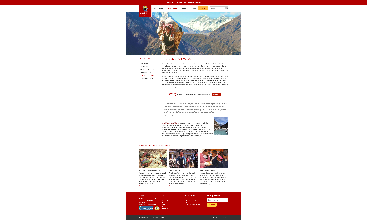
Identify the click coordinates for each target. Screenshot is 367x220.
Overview (143, 61)
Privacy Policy (166, 208)
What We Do (172, 8)
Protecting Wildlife (147, 78)
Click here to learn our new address (188, 2)
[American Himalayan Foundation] (145, 11)
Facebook (214, 217)
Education (144, 67)
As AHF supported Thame (170, 123)
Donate (202, 8)
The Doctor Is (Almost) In (193, 204)
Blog (184, 8)
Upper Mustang (146, 72)
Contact (193, 8)
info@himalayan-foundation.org (147, 204)
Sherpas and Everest (148, 75)
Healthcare (144, 64)
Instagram (225, 217)
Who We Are (158, 8)
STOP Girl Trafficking (148, 69)
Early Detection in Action (193, 199)
